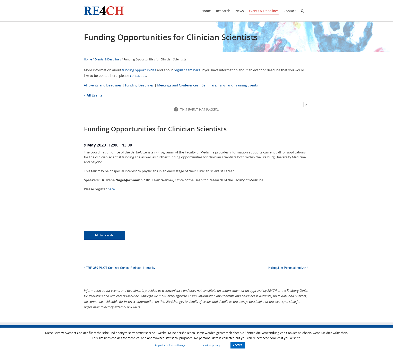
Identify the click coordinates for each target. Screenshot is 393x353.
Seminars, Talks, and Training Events (230, 85)
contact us (138, 75)
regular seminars (187, 70)
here (111, 189)
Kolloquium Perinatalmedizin (287, 267)
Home (88, 59)
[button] (302, 11)
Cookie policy (210, 345)
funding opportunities (139, 70)
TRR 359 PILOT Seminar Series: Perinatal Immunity (120, 267)
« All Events (93, 95)
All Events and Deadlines (103, 85)
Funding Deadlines (139, 85)
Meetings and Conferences (177, 85)
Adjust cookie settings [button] (170, 345)
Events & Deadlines (108, 59)
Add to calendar (104, 235)
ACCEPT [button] (237, 345)
